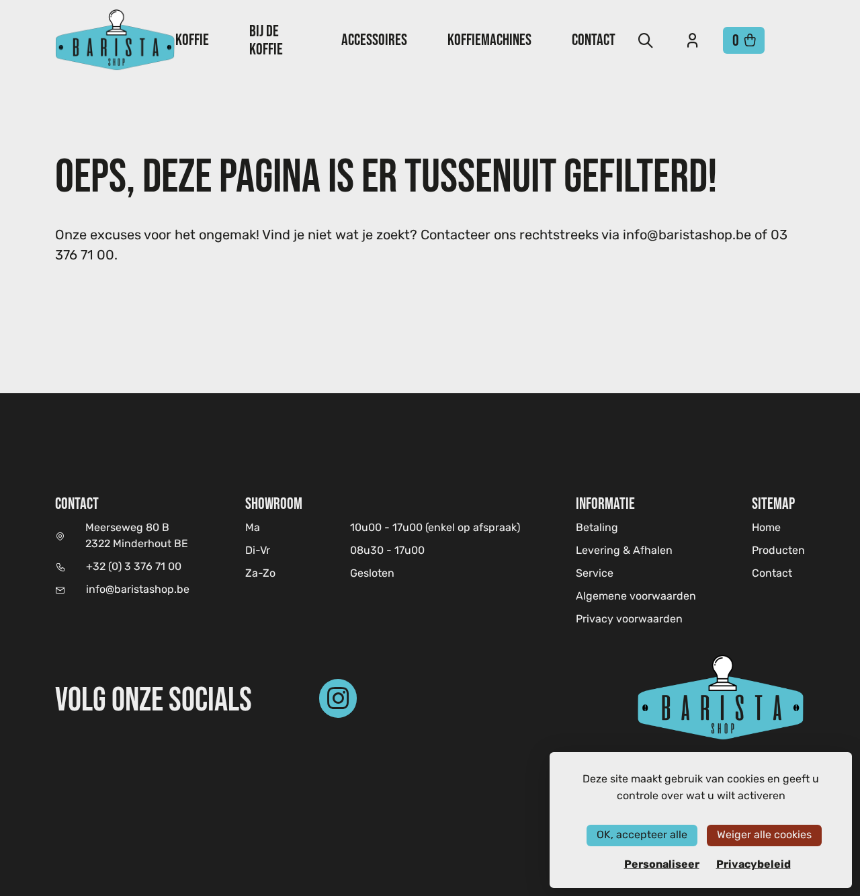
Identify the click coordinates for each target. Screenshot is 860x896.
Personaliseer (661, 864)
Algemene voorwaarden (636, 597)
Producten (778, 551)
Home (766, 528)
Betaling (597, 528)
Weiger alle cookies (764, 835)
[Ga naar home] (115, 40)
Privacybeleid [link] (753, 864)
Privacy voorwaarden (629, 620)
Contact (593, 39)
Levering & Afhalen (624, 551)
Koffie (192, 39)
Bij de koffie (266, 40)
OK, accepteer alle (642, 835)
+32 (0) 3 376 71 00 (133, 567)
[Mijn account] (693, 40)
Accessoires (374, 39)
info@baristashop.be (137, 590)
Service (594, 574)
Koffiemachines (489, 39)
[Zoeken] (645, 40)
